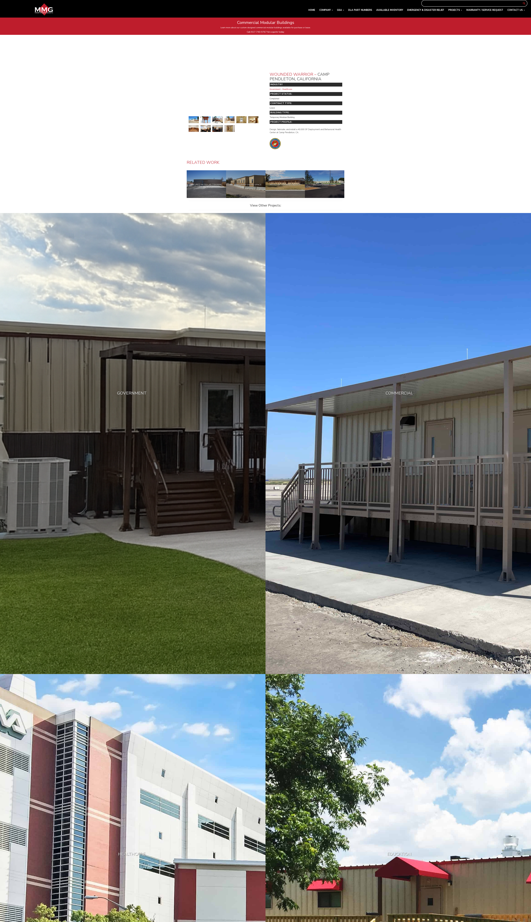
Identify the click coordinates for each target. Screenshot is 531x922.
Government (275, 89)
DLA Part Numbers (360, 10)
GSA (340, 10)
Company (325, 10)
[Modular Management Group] (44, 9)
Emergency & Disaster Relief (425, 10)
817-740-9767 (259, 31)
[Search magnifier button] (524, 3)
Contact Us (515, 10)
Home (311, 10)
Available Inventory (389, 10)
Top (524, 915)
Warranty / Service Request (484, 10)
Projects (454, 10)
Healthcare (287, 89)
